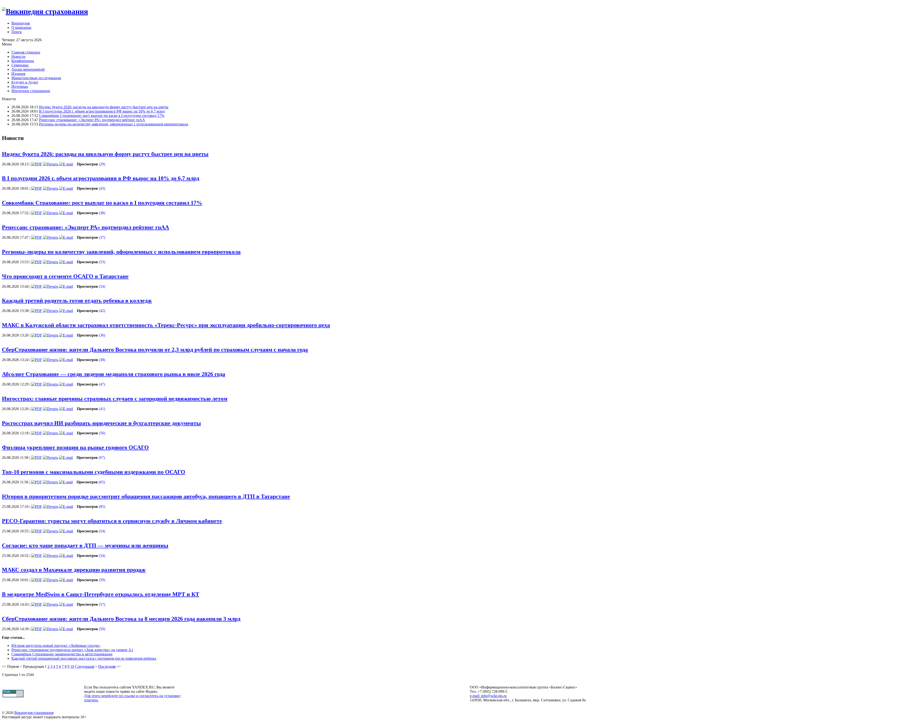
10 (72, 666)
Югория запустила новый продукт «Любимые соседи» (55, 646)
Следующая (84, 666)
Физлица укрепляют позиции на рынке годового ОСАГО (75, 447)
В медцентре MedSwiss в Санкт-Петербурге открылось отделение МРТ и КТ (100, 594)
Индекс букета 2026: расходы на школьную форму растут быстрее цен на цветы (103, 107)
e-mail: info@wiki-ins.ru (488, 696)
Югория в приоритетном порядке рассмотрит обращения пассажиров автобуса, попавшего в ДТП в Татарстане (146, 496)
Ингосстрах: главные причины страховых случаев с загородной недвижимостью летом (114, 399)
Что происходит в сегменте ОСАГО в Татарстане (65, 276)
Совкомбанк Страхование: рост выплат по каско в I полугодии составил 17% (101, 116)
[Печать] (50, 164)
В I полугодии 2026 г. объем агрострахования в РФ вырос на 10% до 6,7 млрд (102, 111)
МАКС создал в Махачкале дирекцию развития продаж (74, 570)
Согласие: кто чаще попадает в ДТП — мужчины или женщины (85, 545)
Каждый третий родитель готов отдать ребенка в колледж (77, 300)
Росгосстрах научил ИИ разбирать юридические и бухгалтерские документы (101, 423)
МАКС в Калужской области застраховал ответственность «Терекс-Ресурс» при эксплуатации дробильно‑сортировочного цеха (166, 325)
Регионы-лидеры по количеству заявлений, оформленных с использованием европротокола (113, 124)
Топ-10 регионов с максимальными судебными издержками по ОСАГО (93, 472)
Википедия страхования (33, 713)
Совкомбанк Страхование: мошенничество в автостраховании (61, 654)
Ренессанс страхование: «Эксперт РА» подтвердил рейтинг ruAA (92, 120)
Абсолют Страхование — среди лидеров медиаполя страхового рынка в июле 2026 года (113, 374)
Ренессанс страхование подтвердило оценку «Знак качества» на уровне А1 (72, 650)
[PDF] (36, 164)
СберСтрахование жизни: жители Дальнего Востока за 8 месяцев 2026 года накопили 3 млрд (121, 619)
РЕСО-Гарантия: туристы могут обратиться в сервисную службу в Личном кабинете (112, 521)
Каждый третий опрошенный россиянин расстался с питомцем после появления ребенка (83, 658)
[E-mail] (66, 164)
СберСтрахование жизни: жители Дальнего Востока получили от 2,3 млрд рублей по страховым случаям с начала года (155, 350)
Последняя (107, 666)
